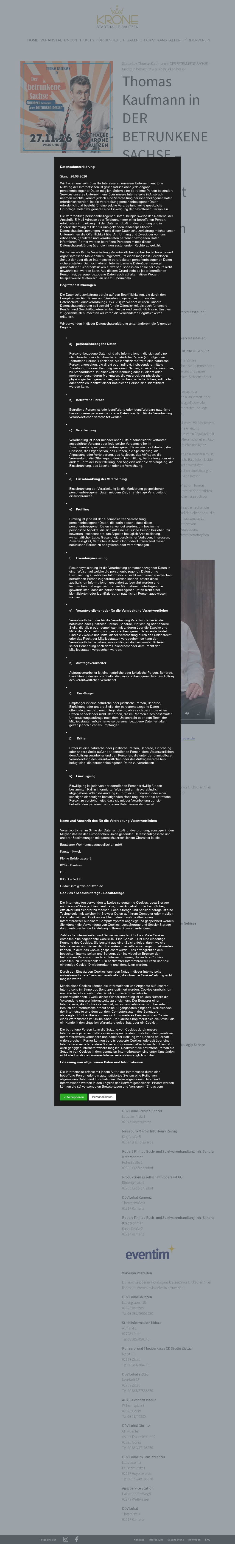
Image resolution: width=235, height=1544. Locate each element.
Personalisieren (102, 1097)
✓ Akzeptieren (73, 1097)
